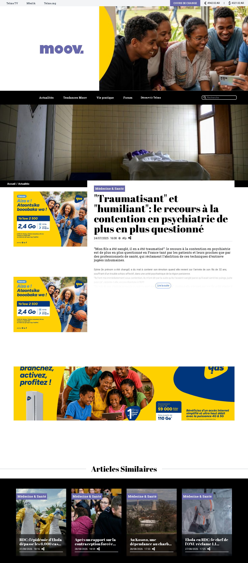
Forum (127, 97)
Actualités (46, 97)
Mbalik (31, 3)
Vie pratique (105, 97)
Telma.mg (50, 3)
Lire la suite (163, 285)
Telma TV (12, 3)
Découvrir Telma (151, 97)
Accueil (11, 183)
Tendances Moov (75, 97)
